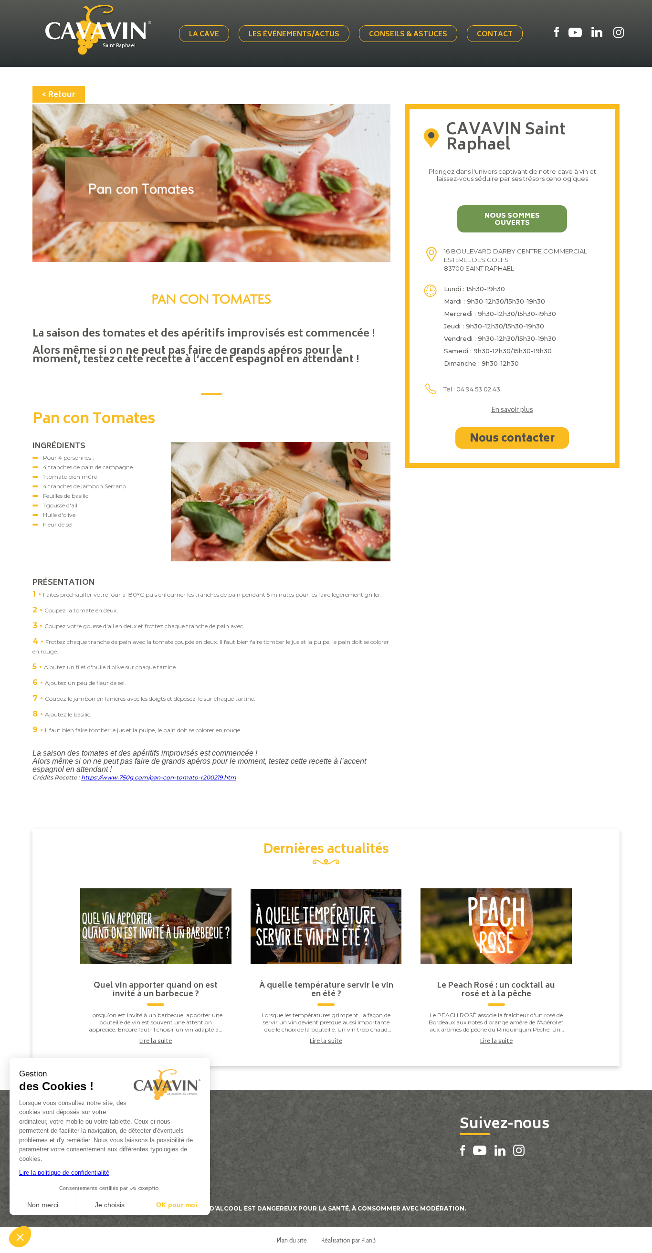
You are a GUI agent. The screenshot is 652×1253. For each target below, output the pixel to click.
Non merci (42, 1205)
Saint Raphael (119, 46)
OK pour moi (176, 1205)
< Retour (58, 95)
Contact (495, 35)
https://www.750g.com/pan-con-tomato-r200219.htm (158, 777)
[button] (20, 1236)
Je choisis (110, 1205)
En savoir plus (512, 411)
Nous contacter (512, 439)
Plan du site (292, 1240)
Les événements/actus (294, 35)
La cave (204, 35)
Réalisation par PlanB (348, 1240)
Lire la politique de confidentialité (64, 1172)
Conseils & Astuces (408, 35)
